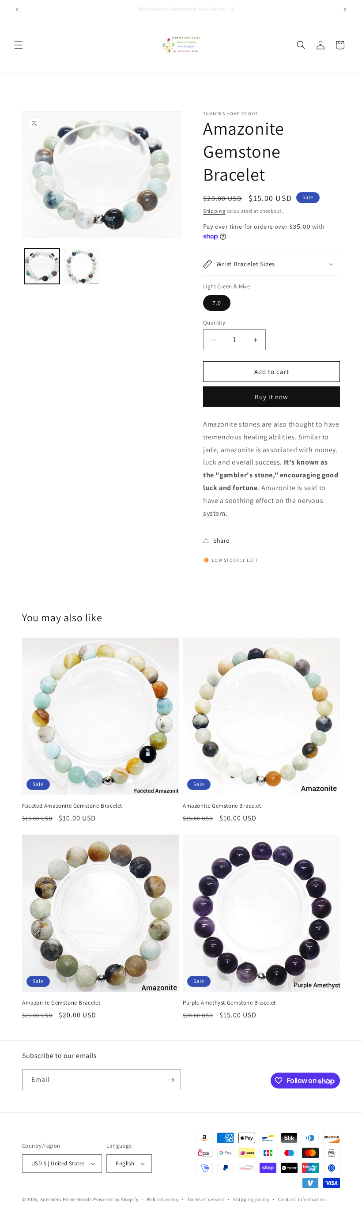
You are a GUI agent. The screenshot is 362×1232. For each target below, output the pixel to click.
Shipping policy (251, 1199)
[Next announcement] (344, 9)
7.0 (216, 303)
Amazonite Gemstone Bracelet (222, 805)
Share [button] (221, 540)
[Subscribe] (171, 1079)
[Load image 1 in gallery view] (42, 266)
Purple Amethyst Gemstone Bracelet (229, 1002)
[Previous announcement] (17, 9)
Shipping (214, 211)
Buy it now (271, 397)
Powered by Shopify (116, 1199)
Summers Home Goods (66, 1199)
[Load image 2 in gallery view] (81, 266)
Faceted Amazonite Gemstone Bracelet (72, 805)
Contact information (302, 1199)
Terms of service (205, 1199)
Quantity (214, 322)
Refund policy (162, 1199)
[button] (18, 45)
